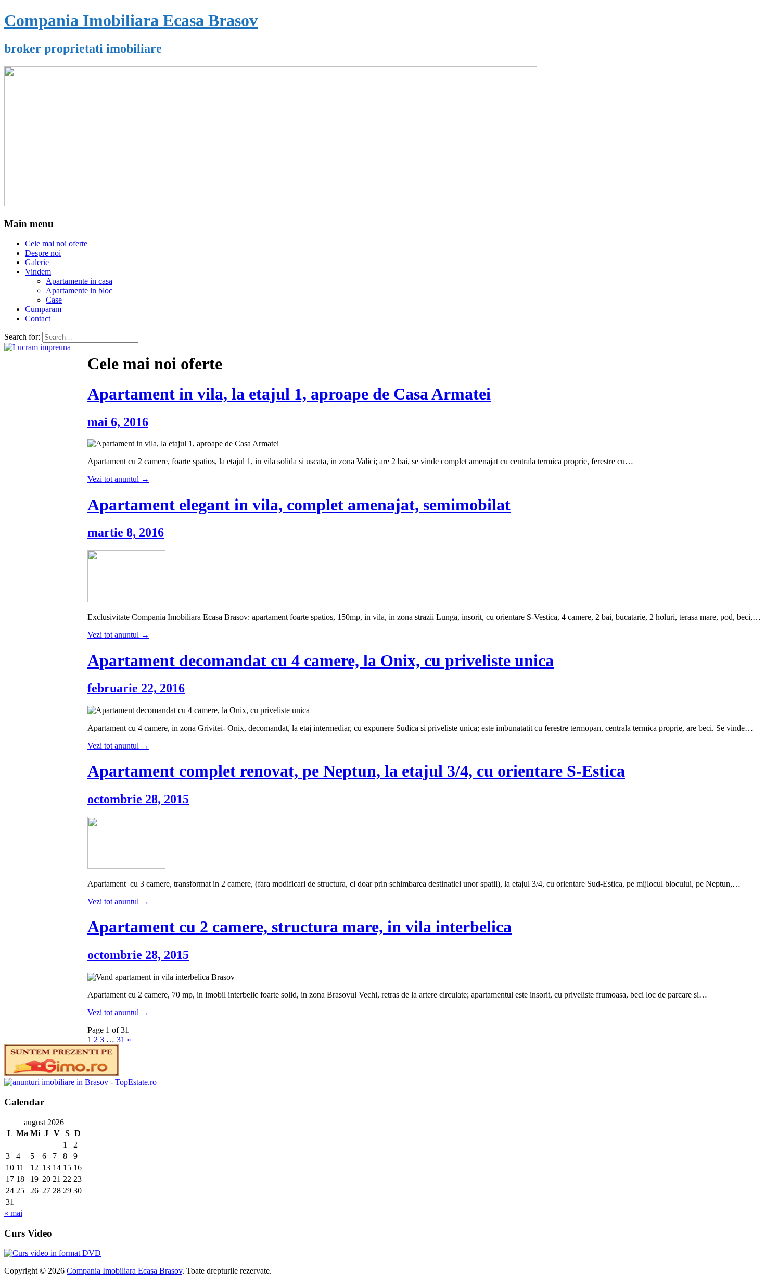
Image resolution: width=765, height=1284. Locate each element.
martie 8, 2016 (125, 532)
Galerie (37, 262)
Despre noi (43, 252)
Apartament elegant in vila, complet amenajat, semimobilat (299, 504)
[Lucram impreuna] (37, 347)
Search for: (22, 336)
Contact (37, 318)
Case (54, 299)
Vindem (38, 271)
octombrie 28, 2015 (138, 799)
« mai (13, 1212)
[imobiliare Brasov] (80, 1082)
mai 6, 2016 (117, 422)
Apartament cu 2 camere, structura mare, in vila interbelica (299, 926)
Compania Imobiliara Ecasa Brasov (131, 20)
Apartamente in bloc (79, 290)
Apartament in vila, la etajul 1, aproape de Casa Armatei (289, 393)
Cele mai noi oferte (56, 243)
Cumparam (43, 309)
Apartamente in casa (79, 281)
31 (121, 1039)
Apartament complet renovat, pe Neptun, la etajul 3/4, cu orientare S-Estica (356, 771)
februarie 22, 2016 (136, 688)
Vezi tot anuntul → (118, 479)
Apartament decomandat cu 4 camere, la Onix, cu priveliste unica (320, 660)
